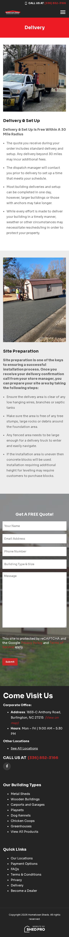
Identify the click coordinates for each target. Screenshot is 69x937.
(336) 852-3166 (55, 3)
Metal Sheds (20, 794)
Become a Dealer (24, 891)
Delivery (17, 885)
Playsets (17, 810)
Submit (10, 661)
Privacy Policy (31, 643)
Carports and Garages (28, 805)
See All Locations (24, 748)
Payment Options (24, 864)
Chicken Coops (23, 821)
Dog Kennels (21, 815)
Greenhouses (21, 826)
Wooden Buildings (25, 799)
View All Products (24, 832)
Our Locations (22, 858)
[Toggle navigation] (63, 12)
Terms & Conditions (26, 875)
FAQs (15, 869)
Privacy (16, 880)
